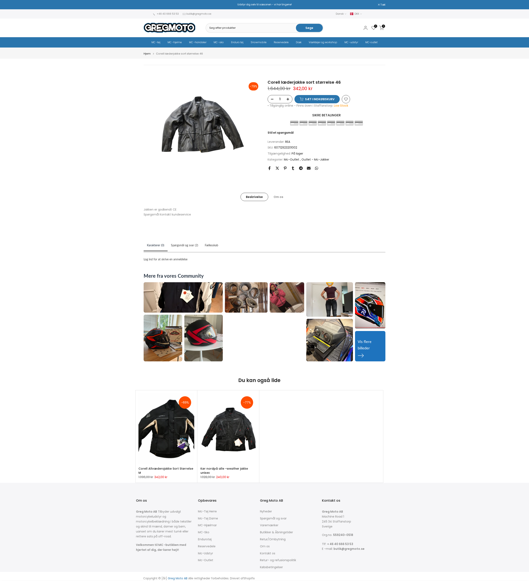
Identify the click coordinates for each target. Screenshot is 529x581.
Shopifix (249, 578)
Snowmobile (259, 42)
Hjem (147, 53)
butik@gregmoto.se (198, 13)
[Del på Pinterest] (285, 168)
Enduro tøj (237, 42)
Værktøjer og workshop (323, 42)
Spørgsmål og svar (273, 518)
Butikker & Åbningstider (276, 532)
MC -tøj (155, 42)
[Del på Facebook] (269, 168)
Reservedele (281, 42)
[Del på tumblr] (293, 168)
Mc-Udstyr (205, 553)
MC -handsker (197, 42)
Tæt (148, 5)
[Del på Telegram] (301, 168)
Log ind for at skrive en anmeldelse (165, 259)
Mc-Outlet (292, 159)
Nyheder (266, 511)
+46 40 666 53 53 (168, 13)
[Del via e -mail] (309, 168)
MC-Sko (203, 532)
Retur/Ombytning (273, 539)
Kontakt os (267, 553)
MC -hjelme (175, 42)
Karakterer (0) (155, 245)
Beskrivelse (254, 197)
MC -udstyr (351, 42)
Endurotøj (205, 539)
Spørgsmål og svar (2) (184, 245)
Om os (278, 197)
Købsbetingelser (271, 567)
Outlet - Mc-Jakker (315, 159)
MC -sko (219, 42)
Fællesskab (211, 245)
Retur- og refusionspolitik (278, 560)
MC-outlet (371, 42)
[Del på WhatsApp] (316, 168)
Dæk (298, 42)
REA (287, 142)
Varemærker (269, 525)
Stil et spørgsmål (281, 133)
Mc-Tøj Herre (207, 511)
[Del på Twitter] (277, 168)
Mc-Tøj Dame (208, 518)
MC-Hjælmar (207, 525)
